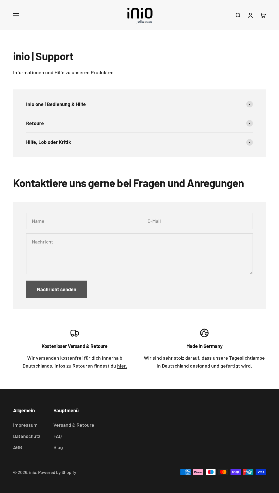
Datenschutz (26, 436)
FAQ (57, 436)
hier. (122, 366)
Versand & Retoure (73, 425)
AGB (17, 447)
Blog (58, 447)
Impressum (25, 425)
